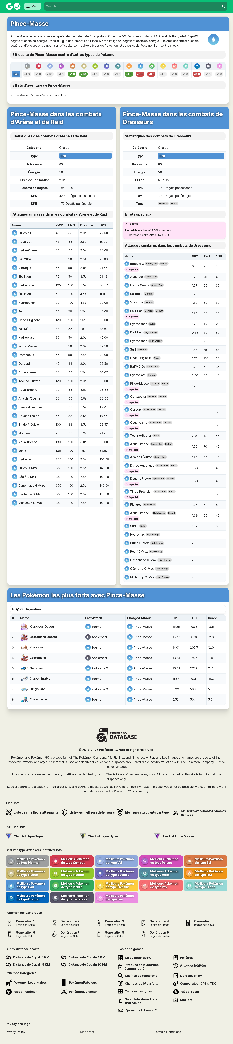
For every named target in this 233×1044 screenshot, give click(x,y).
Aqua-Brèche (27, 389)
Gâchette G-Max (30, 494)
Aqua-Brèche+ (28, 442)
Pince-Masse (27, 346)
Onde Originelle (29, 320)
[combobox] (132, 6)
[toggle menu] (223, 6)
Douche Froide (28, 416)
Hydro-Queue (28, 250)
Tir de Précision (29, 424)
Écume (96, 626)
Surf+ (22, 450)
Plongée (24, 433)
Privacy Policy (15, 1032)
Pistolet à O (100, 668)
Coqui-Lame (27, 372)
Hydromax (25, 459)
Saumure (24, 259)
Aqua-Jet (25, 241)
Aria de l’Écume (29, 398)
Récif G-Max (27, 477)
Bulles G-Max (27, 468)
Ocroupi (24, 363)
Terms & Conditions (167, 1032)
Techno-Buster (29, 381)
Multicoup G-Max (30, 503)
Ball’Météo (25, 329)
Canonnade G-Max (31, 485)
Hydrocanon (26, 285)
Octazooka (26, 355)
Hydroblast (26, 337)
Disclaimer (87, 1032)
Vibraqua (24, 268)
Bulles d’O (25, 233)
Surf (21, 311)
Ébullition (24, 276)
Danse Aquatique (30, 407)
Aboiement (99, 637)
